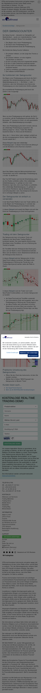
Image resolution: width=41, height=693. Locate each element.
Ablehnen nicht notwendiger (29, 353)
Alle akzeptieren (33, 356)
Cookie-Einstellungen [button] (12, 352)
